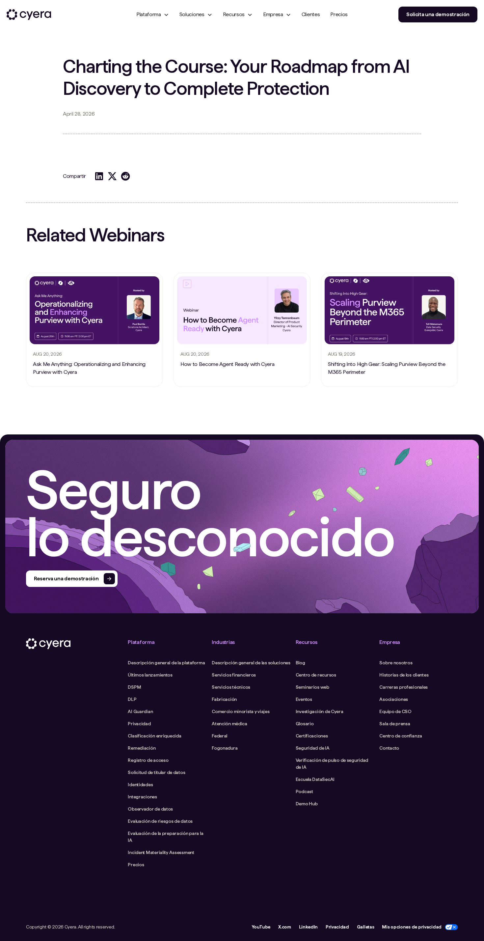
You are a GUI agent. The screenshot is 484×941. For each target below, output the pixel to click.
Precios (339, 14)
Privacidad (337, 926)
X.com (284, 926)
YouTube (261, 926)
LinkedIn (308, 926)
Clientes (311, 14)
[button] (152, 14)
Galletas (365, 926)
